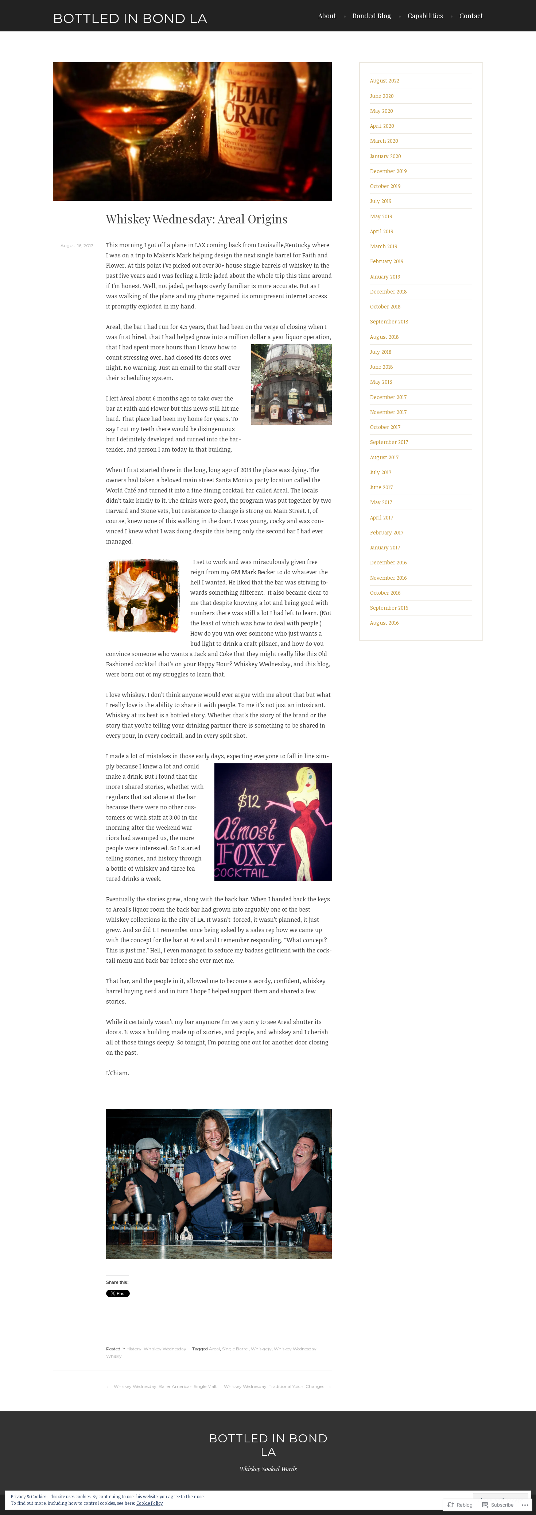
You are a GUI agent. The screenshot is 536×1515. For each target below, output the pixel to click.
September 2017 (389, 441)
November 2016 (388, 577)
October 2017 (385, 426)
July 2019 (381, 200)
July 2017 (380, 472)
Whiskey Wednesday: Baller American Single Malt (165, 1386)
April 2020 (382, 125)
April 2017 (381, 517)
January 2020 (385, 156)
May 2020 (381, 110)
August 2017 (384, 457)
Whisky (114, 1356)
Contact (471, 15)
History (134, 1348)
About (327, 15)
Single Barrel (235, 1348)
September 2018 (389, 321)
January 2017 (385, 547)
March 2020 (384, 140)
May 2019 (381, 216)
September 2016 (389, 607)
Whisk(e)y (261, 1348)
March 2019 (383, 246)
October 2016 (385, 592)
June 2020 (382, 95)
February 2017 (386, 532)
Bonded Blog (372, 15)
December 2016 (388, 562)
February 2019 (387, 261)
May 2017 (381, 502)
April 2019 (381, 231)
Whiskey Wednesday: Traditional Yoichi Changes (274, 1386)
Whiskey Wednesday (165, 1348)
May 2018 (381, 381)
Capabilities (425, 15)
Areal (214, 1348)
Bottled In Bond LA (130, 18)
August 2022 (384, 80)
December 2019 (388, 171)
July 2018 (381, 351)
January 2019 (385, 276)
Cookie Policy (149, 1503)
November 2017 (388, 412)
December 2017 (388, 397)
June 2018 (381, 366)
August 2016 (384, 622)
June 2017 (381, 487)
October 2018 (385, 306)
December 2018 (388, 291)
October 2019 (385, 186)
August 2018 (384, 336)
